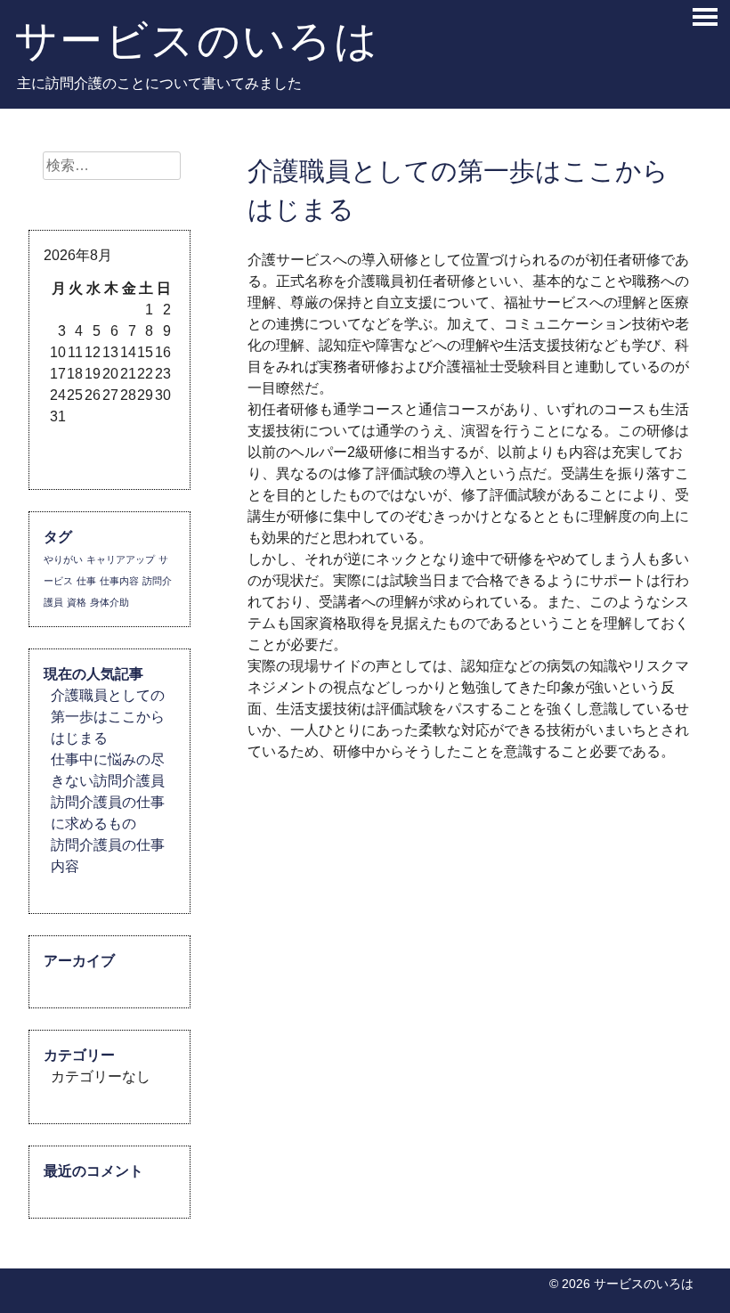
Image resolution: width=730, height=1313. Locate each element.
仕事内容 (119, 580)
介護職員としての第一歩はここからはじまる (108, 717)
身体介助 (109, 602)
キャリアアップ (120, 559)
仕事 (86, 580)
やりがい (63, 559)
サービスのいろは (196, 39)
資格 (76, 602)
